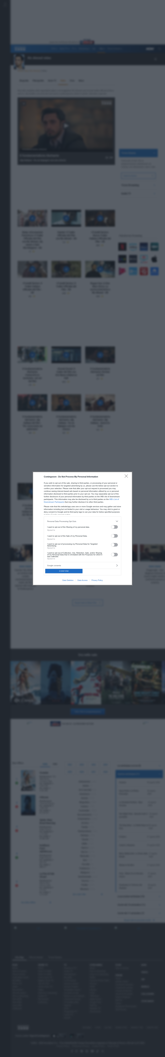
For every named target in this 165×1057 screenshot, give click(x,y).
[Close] (127, 476)
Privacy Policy (97, 580)
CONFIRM (64, 571)
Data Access (82, 580)
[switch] (114, 527)
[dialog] (82, 528)
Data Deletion (67, 580)
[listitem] (82, 521)
